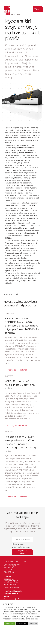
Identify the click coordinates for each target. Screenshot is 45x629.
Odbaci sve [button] (22, 623)
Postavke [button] (33, 623)
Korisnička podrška (11, 594)
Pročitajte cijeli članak (17, 370)
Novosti (6, 596)
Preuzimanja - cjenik (11, 599)
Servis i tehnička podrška (13, 591)
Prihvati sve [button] (9, 623)
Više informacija (20, 616)
